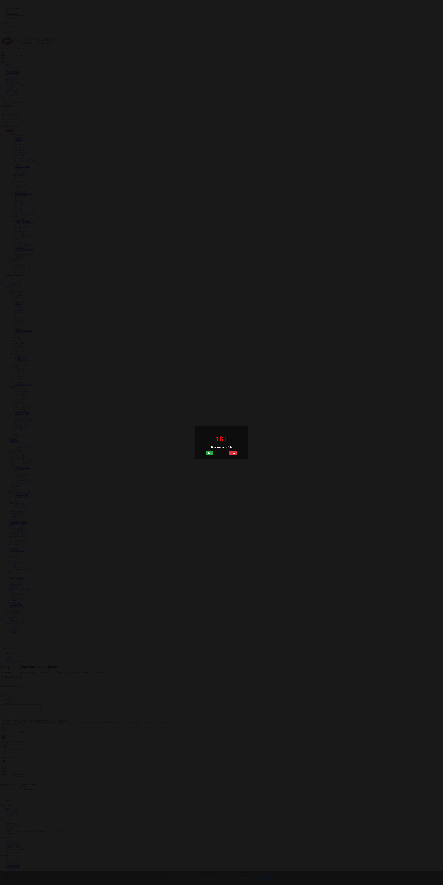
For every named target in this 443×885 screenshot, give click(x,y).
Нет (233, 453)
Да (209, 453)
